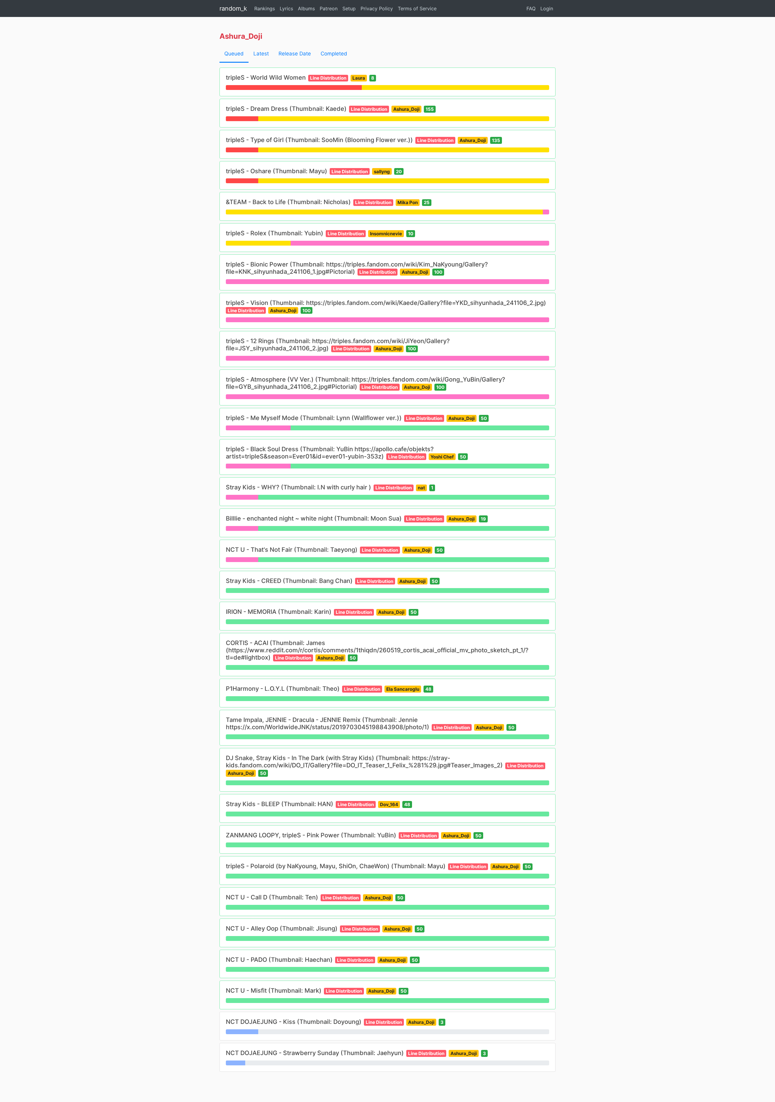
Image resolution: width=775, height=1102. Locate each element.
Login (546, 8)
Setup (349, 8)
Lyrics (286, 8)
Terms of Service (417, 8)
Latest (261, 54)
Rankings (264, 8)
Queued (234, 54)
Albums (306, 8)
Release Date (295, 54)
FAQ (531, 8)
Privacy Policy (377, 8)
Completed (334, 54)
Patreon (329, 8)
